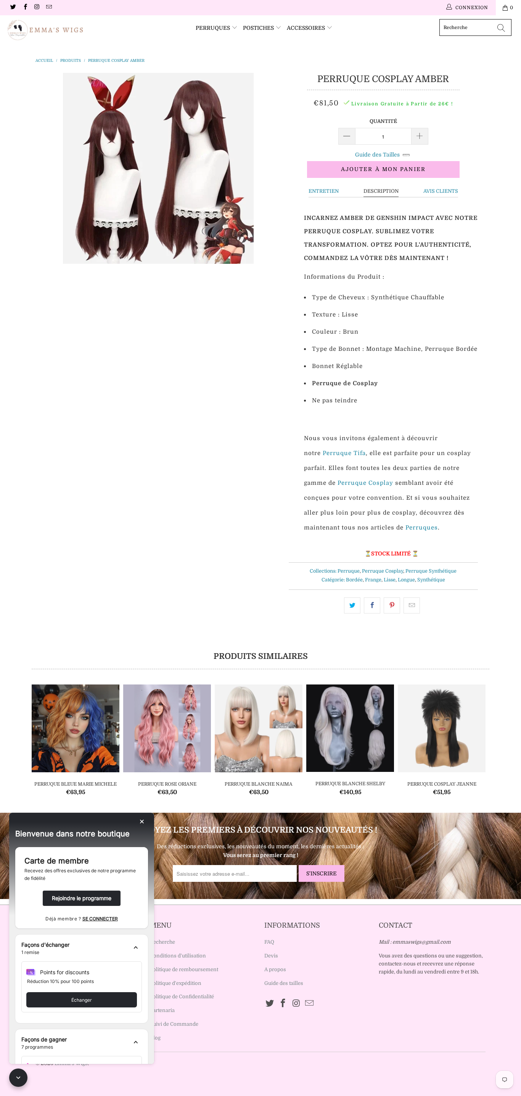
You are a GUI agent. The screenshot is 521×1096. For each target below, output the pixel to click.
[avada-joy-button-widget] (18, 1078)
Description (381, 191)
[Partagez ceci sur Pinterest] (392, 605)
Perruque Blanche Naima (258, 728)
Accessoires (306, 28)
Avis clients (440, 191)
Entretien (324, 191)
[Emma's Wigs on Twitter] (13, 7)
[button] (81, 948)
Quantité (383, 121)
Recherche (162, 942)
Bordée (354, 580)
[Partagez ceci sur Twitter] (352, 605)
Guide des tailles (283, 983)
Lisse (390, 580)
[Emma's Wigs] (46, 30)
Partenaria (162, 1010)
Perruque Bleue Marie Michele (75, 728)
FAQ (269, 942)
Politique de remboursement (184, 969)
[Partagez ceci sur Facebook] (372, 605)
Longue (406, 580)
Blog (155, 1038)
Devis (271, 956)
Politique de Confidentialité (182, 996)
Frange (373, 580)
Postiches (259, 28)
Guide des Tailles (377, 155)
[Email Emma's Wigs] (48, 7)
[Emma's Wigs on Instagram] (37, 7)
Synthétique (431, 580)
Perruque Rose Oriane (167, 728)
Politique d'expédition (175, 983)
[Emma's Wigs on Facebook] (24, 7)
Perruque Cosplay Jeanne (442, 728)
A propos (275, 969)
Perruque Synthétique (431, 571)
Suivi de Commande (174, 1024)
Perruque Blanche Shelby (350, 728)
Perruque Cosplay (382, 571)
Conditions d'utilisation (178, 956)
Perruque (349, 571)
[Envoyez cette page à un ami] (412, 605)
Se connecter (100, 919)
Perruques (214, 28)
